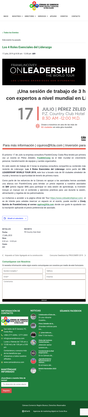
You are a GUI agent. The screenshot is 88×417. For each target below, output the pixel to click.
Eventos (64, 16)
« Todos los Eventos (10, 33)
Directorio (29, 16)
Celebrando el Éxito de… (47, 315)
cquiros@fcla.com (45, 204)
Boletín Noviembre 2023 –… (47, 369)
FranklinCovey (44, 158)
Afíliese (53, 16)
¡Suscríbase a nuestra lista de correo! (13, 379)
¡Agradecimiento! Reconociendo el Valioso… (45, 360)
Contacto (76, 16)
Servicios (42, 16)
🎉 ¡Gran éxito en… (45, 333)
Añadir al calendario (15, 218)
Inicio (6, 16)
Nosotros (16, 16)
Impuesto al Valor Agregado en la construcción (23, 255)
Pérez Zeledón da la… (46, 324)
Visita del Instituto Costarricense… (45, 341)
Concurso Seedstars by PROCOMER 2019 (67, 255)
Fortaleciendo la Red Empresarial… (46, 352)
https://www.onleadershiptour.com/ (66, 198)
